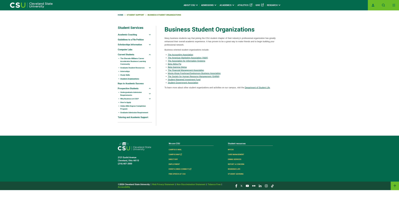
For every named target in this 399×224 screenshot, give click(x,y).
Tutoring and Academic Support (133, 117)
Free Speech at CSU (177, 174)
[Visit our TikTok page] (272, 186)
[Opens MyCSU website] (373, 5)
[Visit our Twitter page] (241, 186)
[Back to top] (395, 186)
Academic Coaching (127, 34)
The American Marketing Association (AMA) (188, 58)
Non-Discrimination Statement (191, 184)
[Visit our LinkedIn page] (260, 186)
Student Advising (235, 174)
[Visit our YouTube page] (247, 186)
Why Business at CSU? (129, 99)
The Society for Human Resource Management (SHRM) (193, 76)
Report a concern (236, 164)
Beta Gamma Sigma (177, 67)
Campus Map (174, 154)
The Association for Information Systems (186, 61)
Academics (226, 5)
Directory (173, 159)
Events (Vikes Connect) (179, 169)
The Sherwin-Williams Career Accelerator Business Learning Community (133, 61)
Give (258, 5)
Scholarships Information (130, 44)
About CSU (189, 5)
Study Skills (125, 75)
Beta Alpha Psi (174, 64)
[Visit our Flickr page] (253, 186)
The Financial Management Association (186, 70)
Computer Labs (125, 49)
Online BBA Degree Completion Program (133, 107)
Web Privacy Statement (163, 184)
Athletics (243, 5)
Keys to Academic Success (131, 83)
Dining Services (234, 159)
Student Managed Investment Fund (184, 79)
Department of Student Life (257, 87)
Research (272, 5)
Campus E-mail (175, 150)
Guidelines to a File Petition (131, 39)
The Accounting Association (180, 55)
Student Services (130, 28)
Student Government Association (183, 83)
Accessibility (124, 187)
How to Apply (125, 102)
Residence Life (234, 169)
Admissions (207, 5)
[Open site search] (383, 5)
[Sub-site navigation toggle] (150, 34)
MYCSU (231, 150)
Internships (125, 71)
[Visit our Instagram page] (266, 186)
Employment (174, 164)
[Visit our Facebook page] (236, 186)
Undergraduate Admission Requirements (131, 93)
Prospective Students (128, 88)
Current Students (126, 54)
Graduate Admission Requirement (134, 112)
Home (120, 15)
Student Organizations (129, 79)
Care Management (236, 154)
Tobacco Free (214, 184)
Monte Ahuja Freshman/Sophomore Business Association (194, 73)
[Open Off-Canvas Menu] (394, 5)
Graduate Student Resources (132, 68)
